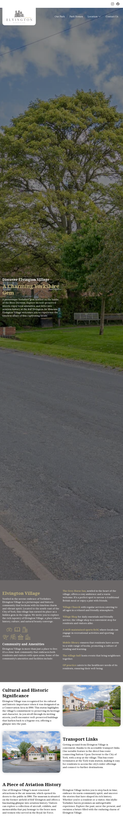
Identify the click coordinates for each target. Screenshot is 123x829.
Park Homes (76, 16)
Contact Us (112, 16)
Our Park (60, 16)
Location (93, 16)
